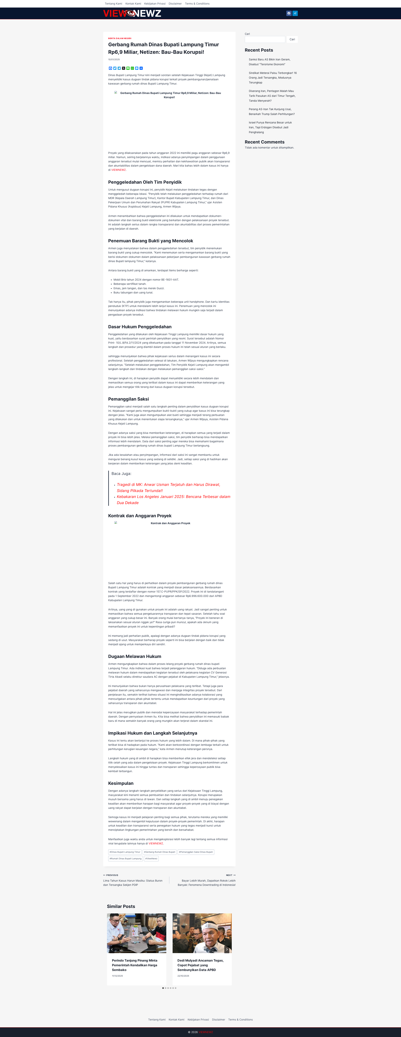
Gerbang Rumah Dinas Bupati (159, 852)
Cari (247, 33)
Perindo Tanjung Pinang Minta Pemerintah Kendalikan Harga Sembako (134, 965)
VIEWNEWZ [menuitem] (118, 169)
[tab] (163, 988)
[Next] (226, 949)
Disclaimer (175, 3)
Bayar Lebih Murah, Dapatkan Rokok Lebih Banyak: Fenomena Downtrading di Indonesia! (206, 880)
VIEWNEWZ (206, 1032)
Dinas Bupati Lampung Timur (125, 852)
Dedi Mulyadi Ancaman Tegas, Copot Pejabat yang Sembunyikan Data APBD (200, 965)
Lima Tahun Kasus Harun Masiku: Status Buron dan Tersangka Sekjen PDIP (132, 880)
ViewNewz (151, 858)
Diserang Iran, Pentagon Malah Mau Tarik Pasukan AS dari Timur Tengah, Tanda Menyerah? (272, 95)
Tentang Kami (113, 3)
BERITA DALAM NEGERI (119, 38)
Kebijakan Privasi (155, 3)
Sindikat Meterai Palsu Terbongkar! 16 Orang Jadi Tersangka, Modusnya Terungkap (273, 77)
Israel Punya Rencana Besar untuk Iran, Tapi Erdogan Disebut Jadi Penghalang (270, 127)
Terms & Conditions (197, 3)
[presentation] (136, 933)
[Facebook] (289, 13)
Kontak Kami (133, 3)
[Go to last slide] (112, 949)
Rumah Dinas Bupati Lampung (125, 858)
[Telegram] (295, 13)
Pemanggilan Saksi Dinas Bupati (196, 852)
